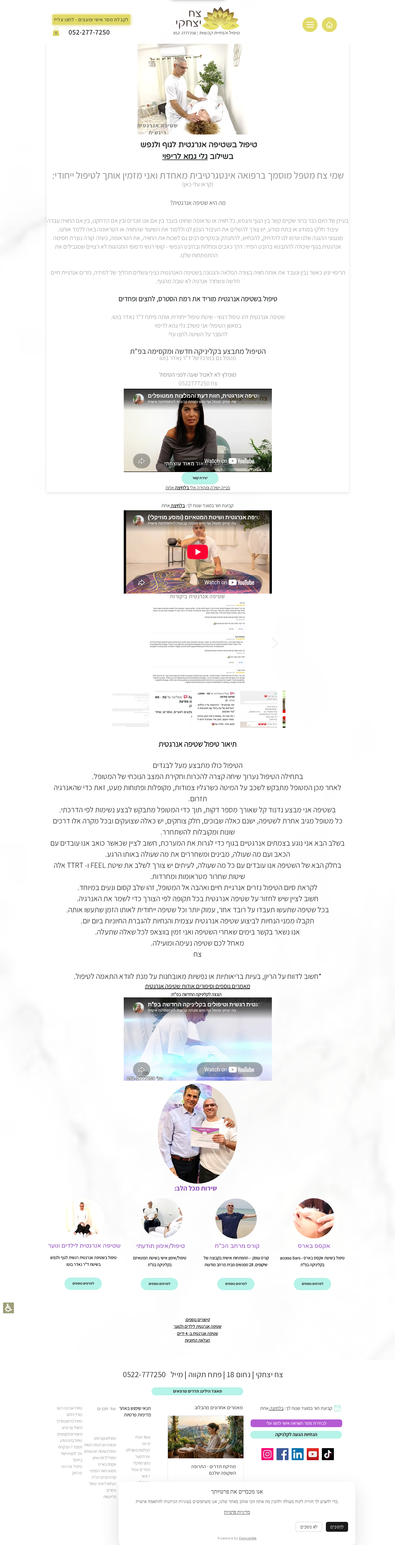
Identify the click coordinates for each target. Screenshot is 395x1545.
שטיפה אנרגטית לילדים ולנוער (198, 1326)
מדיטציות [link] (109, 1496)
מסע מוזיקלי (141, 1463)
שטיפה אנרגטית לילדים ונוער (84, 1245)
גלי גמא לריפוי (185, 156)
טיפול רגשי (228, 317)
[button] (56, 31)
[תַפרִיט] (310, 24)
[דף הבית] (329, 24)
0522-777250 (144, 1374)
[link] (237, 1245)
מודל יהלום (74, 1414)
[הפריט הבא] (274, 643)
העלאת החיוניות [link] (197, 1340)
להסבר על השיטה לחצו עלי (197, 334)
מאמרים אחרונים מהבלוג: (218, 1407)
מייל (174, 1374)
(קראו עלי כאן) (198, 184)
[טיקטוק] (328, 1454)
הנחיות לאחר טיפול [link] (102, 1483)
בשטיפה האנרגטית (181, 272)
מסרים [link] (111, 1490)
